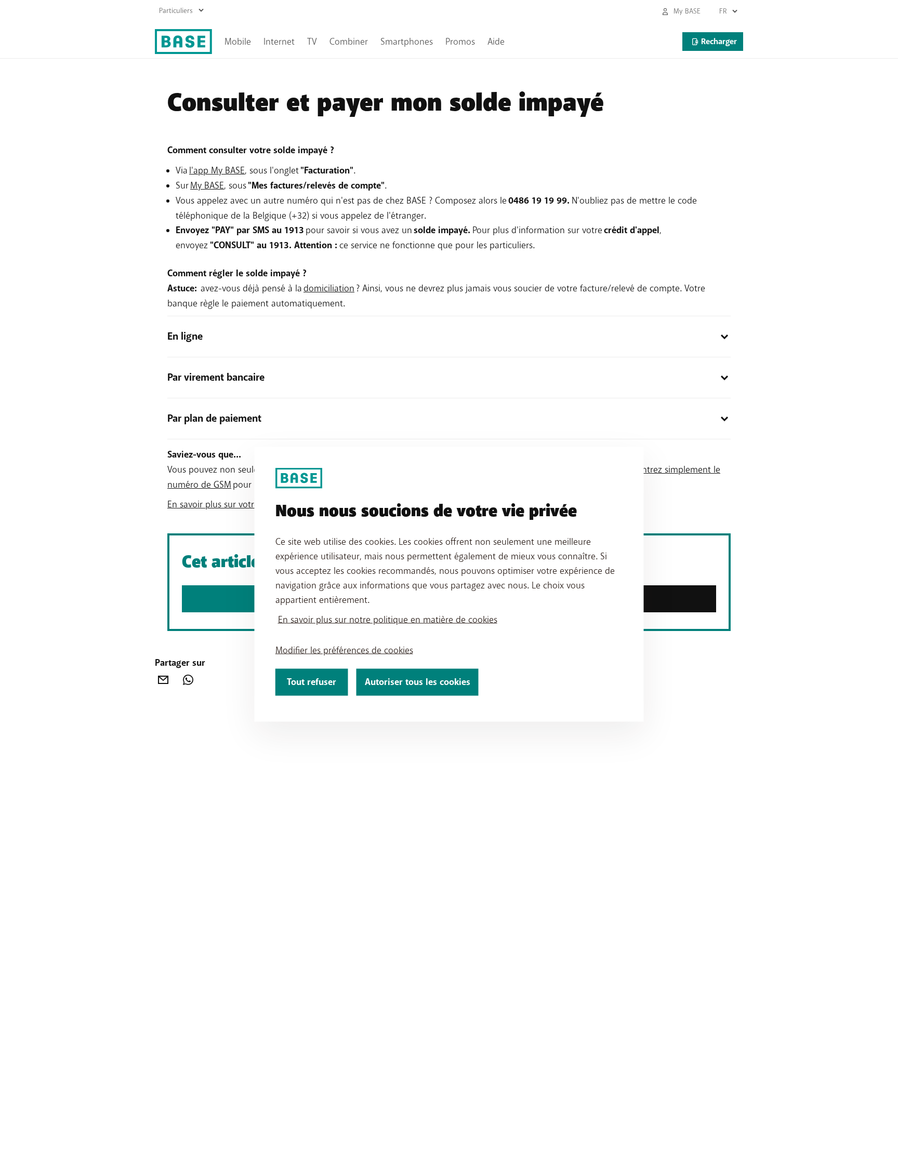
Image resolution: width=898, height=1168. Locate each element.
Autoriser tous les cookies (417, 682)
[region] (449, 584)
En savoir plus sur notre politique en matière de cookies (387, 619)
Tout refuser (311, 682)
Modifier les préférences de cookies (344, 649)
